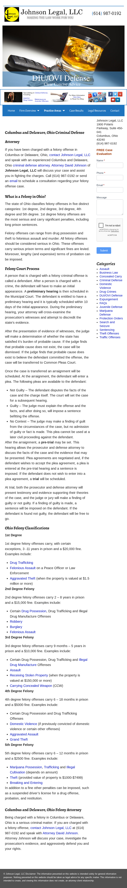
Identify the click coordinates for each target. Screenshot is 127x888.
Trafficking (51, 767)
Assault (15, 670)
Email (100, 185)
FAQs (103, 303)
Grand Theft (19, 739)
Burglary (16, 627)
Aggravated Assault (24, 734)
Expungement (109, 299)
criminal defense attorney (31, 165)
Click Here (77, 97)
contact (54, 155)
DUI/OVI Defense (111, 295)
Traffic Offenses (110, 337)
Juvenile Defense (111, 307)
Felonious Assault (23, 568)
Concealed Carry (111, 276)
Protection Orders (111, 318)
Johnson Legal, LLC (75, 155)
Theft (14, 777)
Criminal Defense (41, 93)
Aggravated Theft (22, 578)
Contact (114, 110)
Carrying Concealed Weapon (31, 686)
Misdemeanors (40, 99)
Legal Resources (97, 110)
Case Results (76, 110)
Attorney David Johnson (69, 165)
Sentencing (107, 329)
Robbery (16, 621)
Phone (101, 172)
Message (102, 197)
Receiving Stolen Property (29, 675)
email (13, 181)
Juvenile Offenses (41, 101)
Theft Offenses (109, 333)
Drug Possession (33, 611)
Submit (104, 250)
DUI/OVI (26, 98)
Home (11, 110)
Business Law (109, 272)
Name (101, 160)
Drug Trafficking (21, 562)
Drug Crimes (28, 100)
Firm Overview (27, 110)
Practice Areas (52, 110)
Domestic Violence (24, 724)
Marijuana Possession (26, 767)
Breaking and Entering (26, 783)
